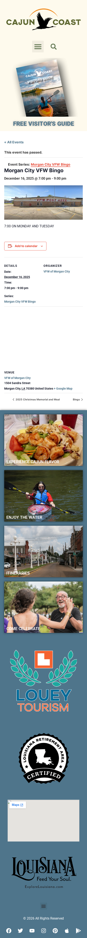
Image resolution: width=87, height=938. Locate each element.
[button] (38, 47)
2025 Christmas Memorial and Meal (37, 399)
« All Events (14, 142)
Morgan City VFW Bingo (20, 301)
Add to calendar (26, 246)
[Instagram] (43, 930)
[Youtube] (32, 930)
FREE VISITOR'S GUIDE (43, 123)
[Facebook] (8, 930)
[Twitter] (20, 930)
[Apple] (66, 930)
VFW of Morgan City (57, 271)
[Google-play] (78, 930)
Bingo (76, 399)
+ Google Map (63, 388)
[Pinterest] (55, 930)
